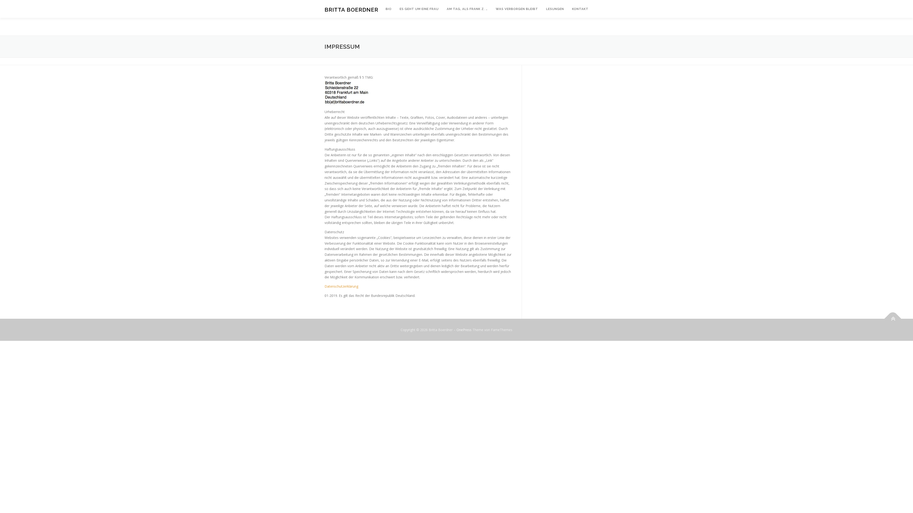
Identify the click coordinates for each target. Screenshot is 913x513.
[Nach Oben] (892, 318)
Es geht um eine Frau (419, 9)
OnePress (463, 330)
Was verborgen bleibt (517, 9)
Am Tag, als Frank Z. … (467, 9)
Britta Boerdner (351, 9)
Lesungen (555, 9)
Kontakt (580, 9)
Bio (389, 9)
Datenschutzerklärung (341, 286)
